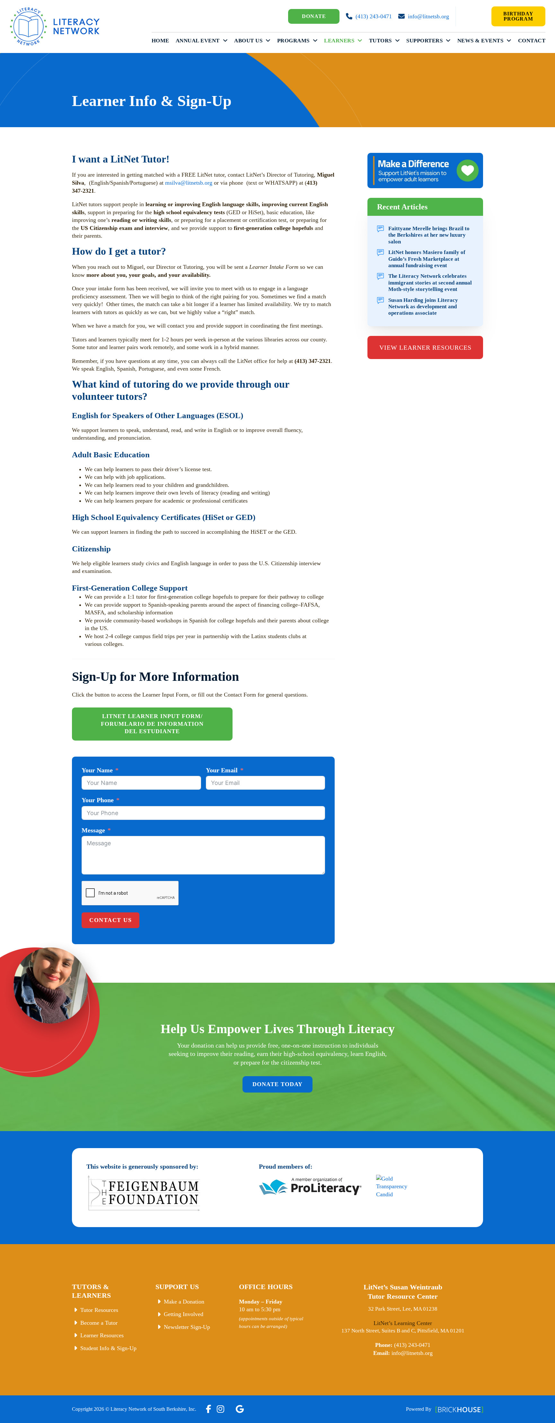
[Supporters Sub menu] (448, 40)
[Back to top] (537, 1409)
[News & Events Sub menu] (509, 40)
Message (93, 830)
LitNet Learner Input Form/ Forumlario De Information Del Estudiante (152, 723)
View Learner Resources (425, 347)
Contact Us (110, 920)
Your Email (222, 770)
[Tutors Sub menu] (397, 40)
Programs (293, 41)
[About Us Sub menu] (268, 40)
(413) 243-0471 (374, 16)
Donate (314, 16)
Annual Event (198, 41)
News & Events (480, 41)
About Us (248, 41)
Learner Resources (102, 1335)
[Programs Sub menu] (315, 40)
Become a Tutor (99, 1323)
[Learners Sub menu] (360, 40)
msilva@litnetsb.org (188, 183)
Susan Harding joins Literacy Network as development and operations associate (423, 306)
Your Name (97, 770)
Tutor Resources (99, 1310)
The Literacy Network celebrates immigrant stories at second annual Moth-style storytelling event (430, 282)
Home (160, 41)
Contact (532, 41)
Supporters (424, 41)
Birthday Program (518, 16)
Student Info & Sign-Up (108, 1348)
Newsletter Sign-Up (187, 1327)
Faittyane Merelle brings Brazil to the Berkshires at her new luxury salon (429, 235)
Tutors (380, 41)
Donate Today (277, 1084)
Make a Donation (184, 1301)
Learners (339, 41)
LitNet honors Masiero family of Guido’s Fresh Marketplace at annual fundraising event (426, 258)
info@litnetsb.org (428, 16)
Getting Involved (183, 1314)
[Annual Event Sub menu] (225, 40)
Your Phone (98, 800)
